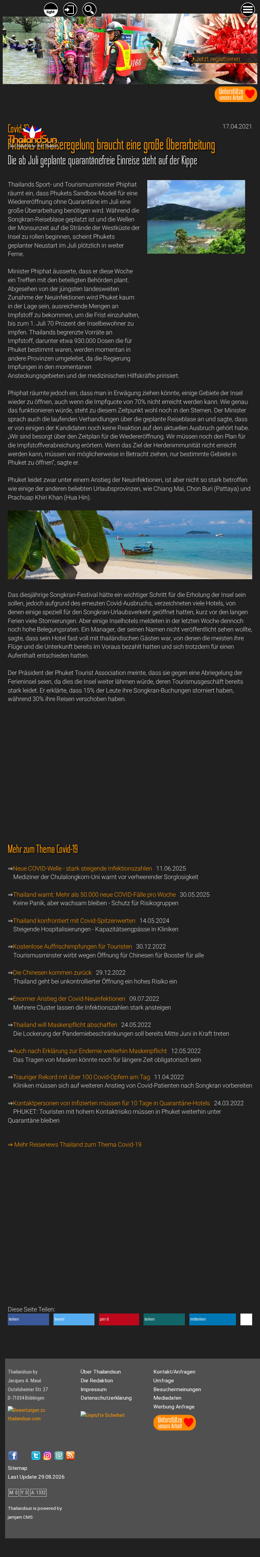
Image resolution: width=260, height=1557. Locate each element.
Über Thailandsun (101, 1372)
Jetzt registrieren (217, 58)
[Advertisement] (196, 314)
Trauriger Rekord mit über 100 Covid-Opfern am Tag (81, 1077)
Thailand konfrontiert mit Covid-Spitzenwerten (74, 920)
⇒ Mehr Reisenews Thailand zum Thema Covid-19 (75, 1144)
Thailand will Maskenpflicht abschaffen (65, 1024)
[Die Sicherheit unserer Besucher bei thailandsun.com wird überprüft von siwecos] (103, 1415)
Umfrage (163, 1381)
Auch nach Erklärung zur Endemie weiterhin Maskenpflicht (90, 1050)
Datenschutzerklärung (106, 1398)
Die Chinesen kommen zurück (52, 972)
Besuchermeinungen (177, 1389)
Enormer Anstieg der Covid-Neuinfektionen (69, 998)
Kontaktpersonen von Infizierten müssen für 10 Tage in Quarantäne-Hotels (111, 1103)
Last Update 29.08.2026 (36, 1477)
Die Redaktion (97, 1381)
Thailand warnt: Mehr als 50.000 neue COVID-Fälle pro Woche (94, 894)
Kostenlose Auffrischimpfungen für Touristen (72, 946)
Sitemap (17, 1468)
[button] (28, 1319)
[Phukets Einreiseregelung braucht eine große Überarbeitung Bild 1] (130, 577)
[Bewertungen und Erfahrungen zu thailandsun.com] (41, 1419)
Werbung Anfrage (174, 1407)
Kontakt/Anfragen (174, 1372)
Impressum (94, 1389)
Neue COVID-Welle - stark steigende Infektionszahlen (82, 868)
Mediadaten (167, 1398)
